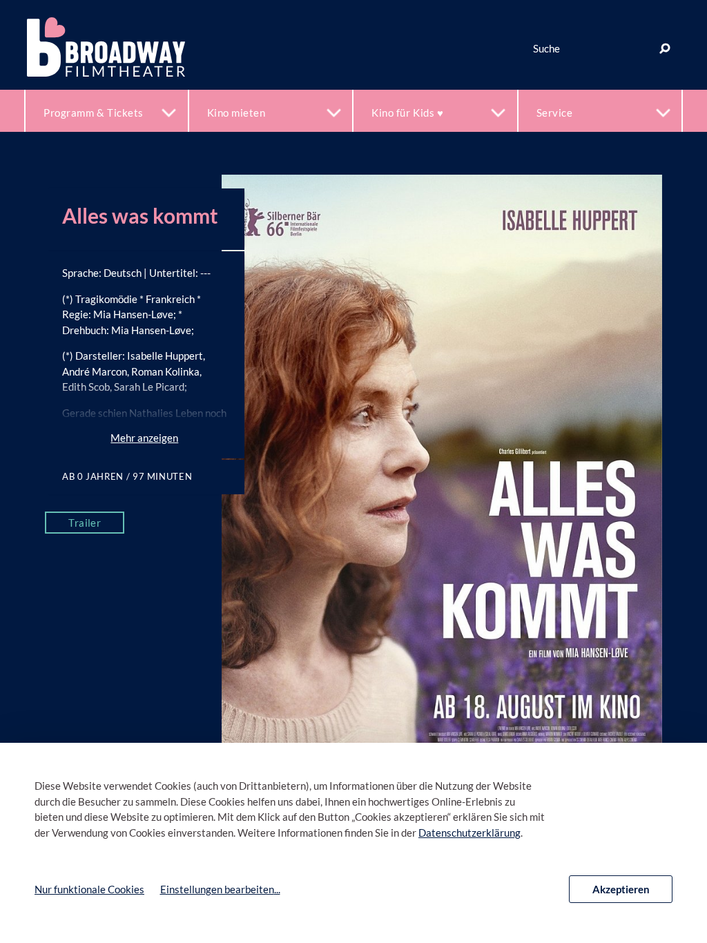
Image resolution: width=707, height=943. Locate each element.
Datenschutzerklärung (469, 832)
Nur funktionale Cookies (89, 889)
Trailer (84, 522)
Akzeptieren (621, 889)
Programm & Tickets (93, 112)
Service (554, 112)
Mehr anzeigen (144, 437)
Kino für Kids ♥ (407, 112)
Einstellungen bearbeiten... (220, 889)
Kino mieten (236, 112)
